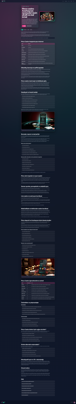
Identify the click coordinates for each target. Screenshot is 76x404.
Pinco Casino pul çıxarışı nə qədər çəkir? (26, 390)
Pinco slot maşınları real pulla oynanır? (26, 388)
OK (3, 402)
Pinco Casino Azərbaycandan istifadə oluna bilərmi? (28, 381)
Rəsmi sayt (25, 29)
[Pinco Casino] (4, 1)
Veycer (28, 29)
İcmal (22, 29)
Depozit (31, 29)
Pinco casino (22, 82)
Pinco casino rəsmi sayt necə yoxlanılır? (26, 383)
